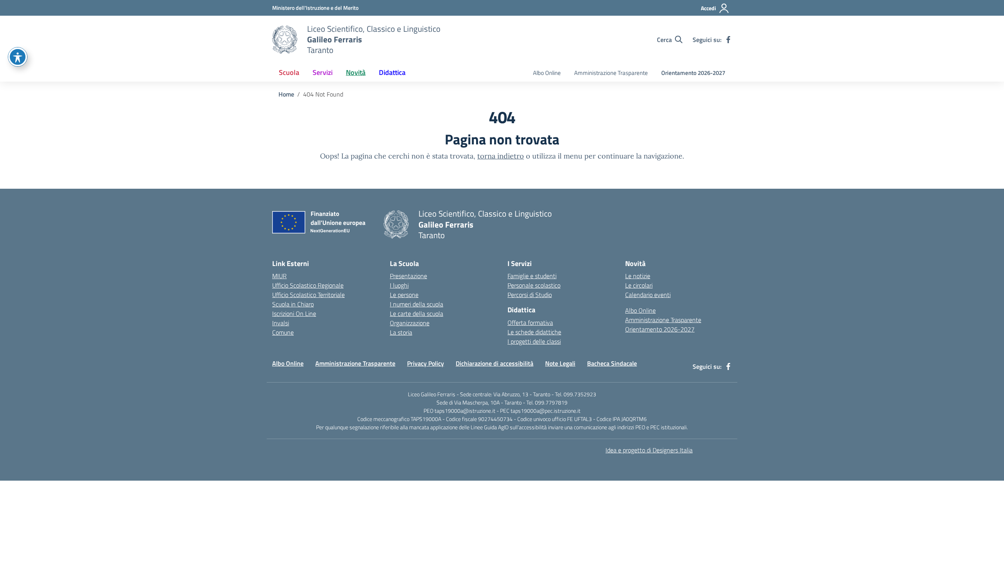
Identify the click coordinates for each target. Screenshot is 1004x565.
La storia (401, 332)
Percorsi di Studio (529, 294)
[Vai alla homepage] (284, 40)
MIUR (279, 276)
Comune (283, 332)
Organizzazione (409, 323)
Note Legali (560, 363)
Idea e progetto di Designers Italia (649, 450)
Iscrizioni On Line (294, 313)
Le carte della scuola (416, 313)
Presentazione (408, 276)
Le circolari (639, 285)
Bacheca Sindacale (612, 363)
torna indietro (500, 155)
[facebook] (728, 39)
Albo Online (547, 72)
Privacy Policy (425, 363)
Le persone (404, 294)
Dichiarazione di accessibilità (494, 363)
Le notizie (637, 276)
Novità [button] (356, 72)
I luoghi (399, 285)
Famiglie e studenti (532, 276)
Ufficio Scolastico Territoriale (308, 294)
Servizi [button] (323, 72)
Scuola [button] (289, 72)
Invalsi (280, 323)
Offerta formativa (530, 322)
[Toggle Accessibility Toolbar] (17, 56)
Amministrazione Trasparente (611, 72)
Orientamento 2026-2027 (693, 72)
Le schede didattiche (534, 332)
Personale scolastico (533, 285)
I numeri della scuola (416, 304)
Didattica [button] (392, 72)
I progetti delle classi (534, 341)
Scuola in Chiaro (293, 304)
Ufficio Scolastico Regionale (308, 285)
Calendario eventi (648, 294)
